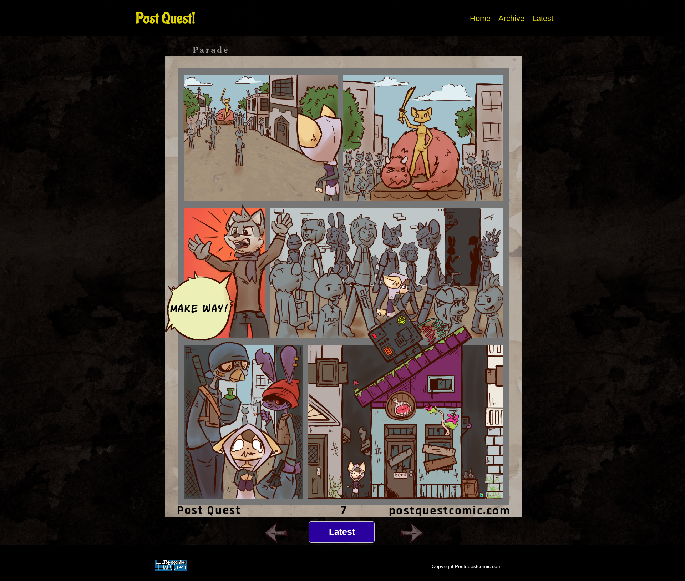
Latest (542, 18)
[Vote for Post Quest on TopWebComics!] (171, 564)
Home (480, 18)
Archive (511, 18)
